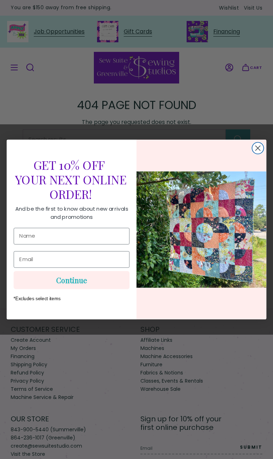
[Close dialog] (258, 148)
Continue (71, 280)
